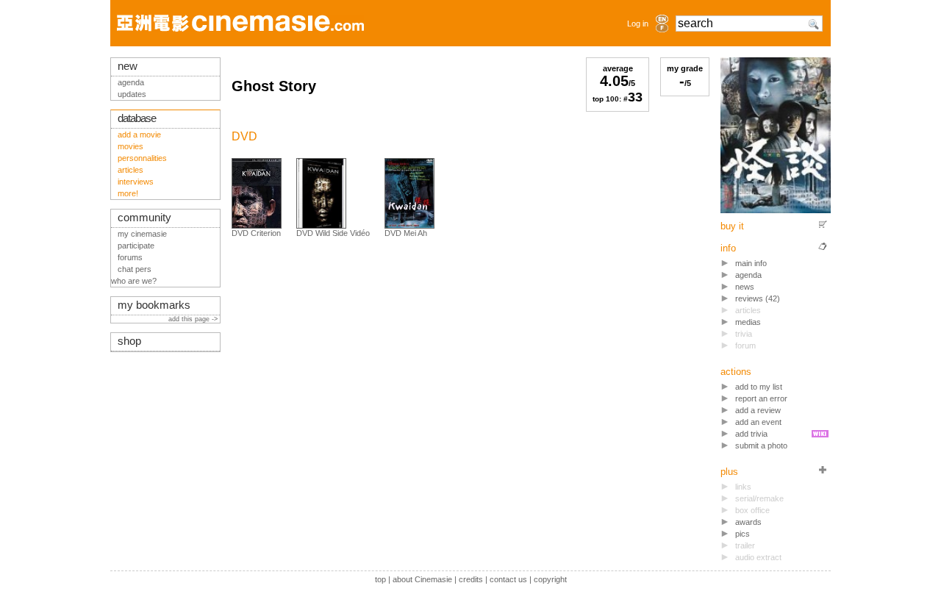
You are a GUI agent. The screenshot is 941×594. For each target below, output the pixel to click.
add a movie (139, 134)
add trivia (751, 433)
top (380, 579)
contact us (508, 579)
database (137, 118)
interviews (136, 181)
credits (471, 579)
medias (748, 322)
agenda (748, 275)
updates (132, 94)
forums (130, 257)
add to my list (758, 386)
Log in (637, 23)
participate (136, 245)
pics (742, 533)
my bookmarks (154, 305)
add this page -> (194, 319)
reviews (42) (757, 298)
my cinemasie (142, 233)
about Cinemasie (422, 579)
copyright (550, 579)
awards (748, 522)
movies (130, 146)
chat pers (134, 269)
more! (128, 193)
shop (129, 341)
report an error (761, 398)
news (744, 286)
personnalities (142, 158)
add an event (758, 422)
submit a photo (761, 445)
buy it (732, 226)
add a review (758, 410)
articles (130, 169)
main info (751, 263)
